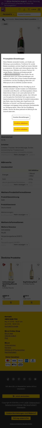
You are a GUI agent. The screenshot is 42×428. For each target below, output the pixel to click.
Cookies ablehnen (21, 123)
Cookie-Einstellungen (21, 117)
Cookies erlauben (21, 129)
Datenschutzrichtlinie (12, 74)
